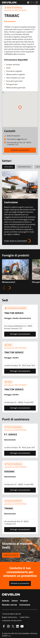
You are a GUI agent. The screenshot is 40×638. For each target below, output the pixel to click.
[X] (13, 626)
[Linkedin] (17, 626)
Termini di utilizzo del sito (11, 614)
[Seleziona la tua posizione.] (28, 2)
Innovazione (24, 605)
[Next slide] (10, 288)
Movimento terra (24, 167)
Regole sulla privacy (9, 617)
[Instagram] (8, 626)
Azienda (5, 601)
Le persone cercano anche (12, 620)
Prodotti (24, 601)
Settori (15, 601)
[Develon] (9, 2)
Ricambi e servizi (9, 605)
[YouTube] (22, 626)
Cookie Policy (24, 617)
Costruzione (8, 167)
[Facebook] (4, 626)
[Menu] (36, 2)
